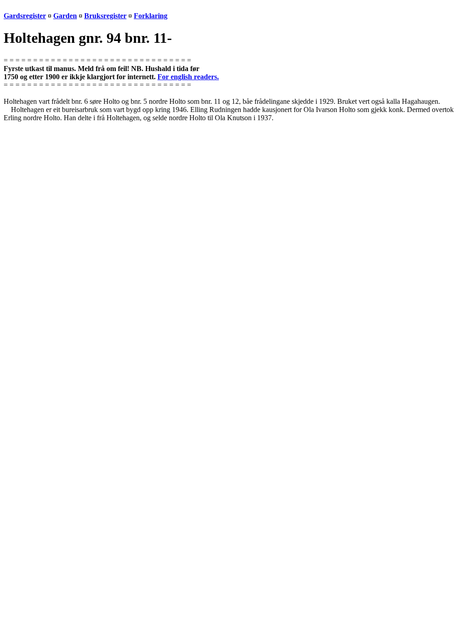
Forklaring (150, 16)
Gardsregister (25, 16)
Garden (65, 16)
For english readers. (188, 77)
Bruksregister (105, 16)
